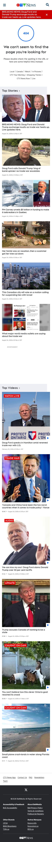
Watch (27, 71)
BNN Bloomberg (9, 826)
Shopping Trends (34, 75)
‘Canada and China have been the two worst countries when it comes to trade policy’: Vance (25, 506)
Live (33, 78)
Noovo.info (32, 823)
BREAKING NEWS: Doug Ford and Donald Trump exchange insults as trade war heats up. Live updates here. (26, 127)
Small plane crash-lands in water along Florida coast (25, 755)
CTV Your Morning (17, 75)
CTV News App (9, 777)
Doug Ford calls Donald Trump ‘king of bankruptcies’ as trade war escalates (21, 169)
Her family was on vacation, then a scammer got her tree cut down (24, 252)
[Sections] (4, 5)
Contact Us (22, 777)
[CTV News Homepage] (26, 5)
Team (5, 781)
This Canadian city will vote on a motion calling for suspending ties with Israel (25, 293)
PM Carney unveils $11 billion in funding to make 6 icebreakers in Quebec (25, 211)
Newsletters (39, 777)
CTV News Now (23, 78)
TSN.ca (6, 829)
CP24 (5, 823)
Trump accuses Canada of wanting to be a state (23, 631)
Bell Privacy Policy (35, 808)
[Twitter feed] (26, 789)
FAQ (30, 777)
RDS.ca (31, 829)
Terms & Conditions (35, 811)
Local (12, 71)
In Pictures (36, 71)
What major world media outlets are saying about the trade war (23, 334)
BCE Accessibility (10, 808)
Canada (19, 71)
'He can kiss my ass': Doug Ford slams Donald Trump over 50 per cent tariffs (25, 568)
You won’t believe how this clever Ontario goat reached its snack (25, 693)
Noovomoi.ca (33, 826)
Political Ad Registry (36, 814)
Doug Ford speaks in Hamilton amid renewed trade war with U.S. (25, 444)
